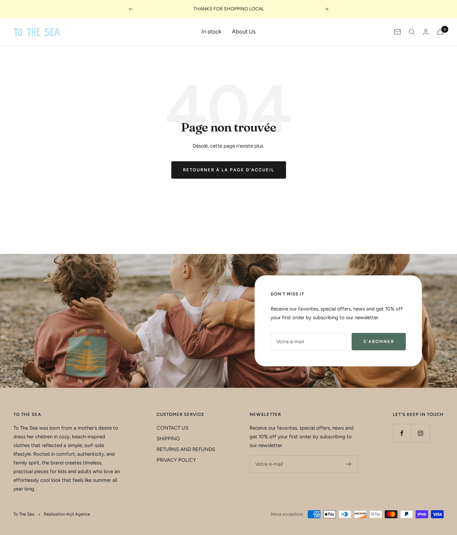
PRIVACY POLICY (176, 460)
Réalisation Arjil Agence (67, 514)
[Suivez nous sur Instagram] (420, 433)
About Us (244, 31)
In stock (211, 31)
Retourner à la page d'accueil (228, 169)
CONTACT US (172, 428)
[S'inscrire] (349, 464)
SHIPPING (168, 439)
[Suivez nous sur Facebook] (402, 433)
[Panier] (440, 31)
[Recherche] (412, 32)
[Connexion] (426, 31)
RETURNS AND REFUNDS (186, 449)
